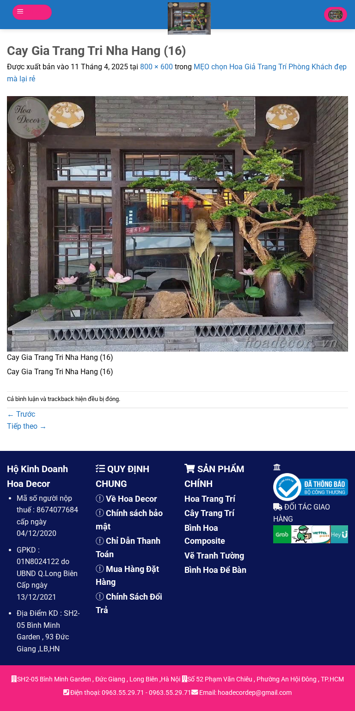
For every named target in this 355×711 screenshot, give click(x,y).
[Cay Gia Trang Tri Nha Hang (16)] (177, 223)
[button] (32, 12)
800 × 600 (156, 66)
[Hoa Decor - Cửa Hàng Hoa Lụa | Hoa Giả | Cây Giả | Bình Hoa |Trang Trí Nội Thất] (189, 18)
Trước (21, 414)
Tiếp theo (27, 426)
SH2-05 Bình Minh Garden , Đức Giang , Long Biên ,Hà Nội (99, 679)
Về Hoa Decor (131, 499)
